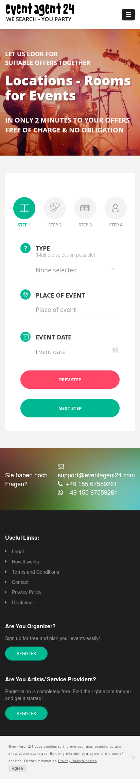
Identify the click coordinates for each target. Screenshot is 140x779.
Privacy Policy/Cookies (77, 761)
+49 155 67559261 (91, 483)
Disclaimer (23, 602)
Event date (53, 337)
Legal (18, 551)
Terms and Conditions (35, 571)
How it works (25, 561)
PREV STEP (70, 380)
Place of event (60, 295)
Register (26, 653)
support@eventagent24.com (96, 474)
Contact (20, 581)
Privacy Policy (26, 592)
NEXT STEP (70, 408)
